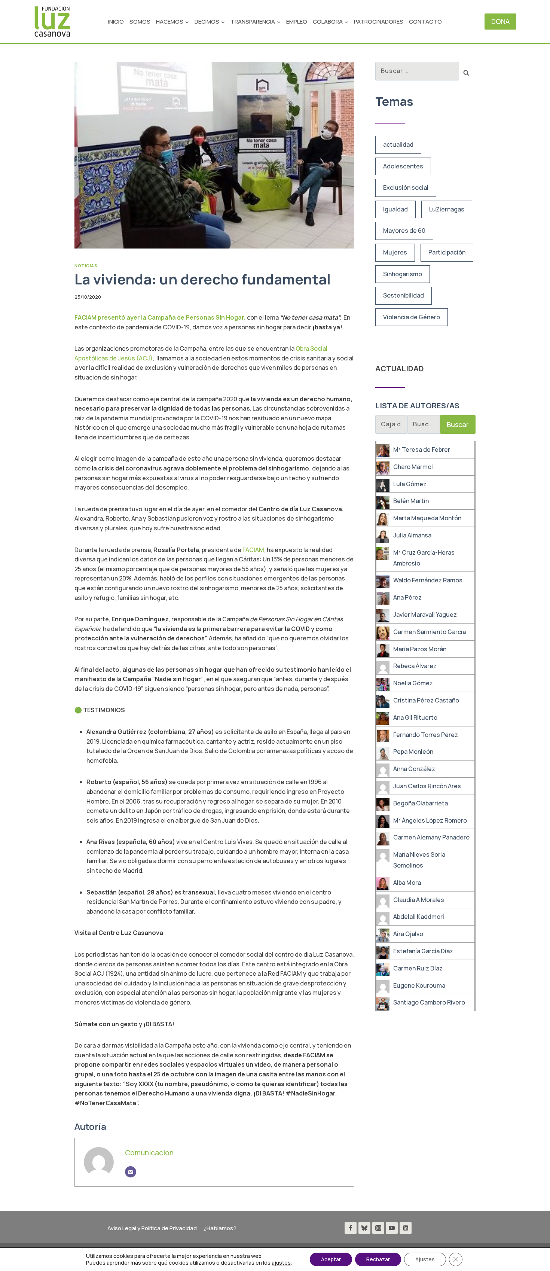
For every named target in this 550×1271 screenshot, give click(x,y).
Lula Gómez (410, 484)
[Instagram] (378, 1228)
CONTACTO (425, 21)
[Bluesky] (364, 1228)
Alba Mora (407, 882)
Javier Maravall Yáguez (425, 614)
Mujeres (395, 252)
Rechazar (378, 1259)
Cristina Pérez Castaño (426, 700)
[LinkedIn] (406, 1228)
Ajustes (425, 1259)
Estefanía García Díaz (423, 951)
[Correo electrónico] (130, 1171)
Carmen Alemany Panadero (431, 837)
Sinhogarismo (402, 274)
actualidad (398, 144)
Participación (446, 252)
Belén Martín (411, 501)
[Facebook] (351, 1228)
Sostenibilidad (403, 295)
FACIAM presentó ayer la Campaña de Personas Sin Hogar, (160, 317)
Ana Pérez (407, 597)
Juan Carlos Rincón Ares (427, 786)
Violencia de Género (411, 317)
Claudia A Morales (418, 900)
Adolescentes (403, 166)
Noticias (85, 265)
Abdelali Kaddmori (418, 917)
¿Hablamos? (220, 1228)
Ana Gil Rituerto (415, 717)
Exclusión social (405, 187)
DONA (500, 21)
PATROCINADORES (378, 21)
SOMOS (139, 21)
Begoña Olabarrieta (420, 803)
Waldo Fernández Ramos (427, 580)
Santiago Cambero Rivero (429, 1003)
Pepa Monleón (413, 752)
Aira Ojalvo (408, 934)
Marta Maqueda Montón (427, 518)
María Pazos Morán (419, 649)
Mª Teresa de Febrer (421, 449)
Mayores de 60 (404, 230)
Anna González (414, 769)
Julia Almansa (412, 535)
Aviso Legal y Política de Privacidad (152, 1228)
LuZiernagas (446, 209)
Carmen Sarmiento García (429, 632)
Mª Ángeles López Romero (430, 820)
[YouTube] (392, 1228)
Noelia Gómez (413, 683)
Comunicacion (149, 1153)
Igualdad (395, 209)
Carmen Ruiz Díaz (418, 968)
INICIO (116, 21)
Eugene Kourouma (419, 985)
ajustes (281, 1262)
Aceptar (331, 1259)
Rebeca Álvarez (415, 666)
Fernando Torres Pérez (425, 735)
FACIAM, (254, 550)
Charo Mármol (413, 467)
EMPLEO (296, 21)
